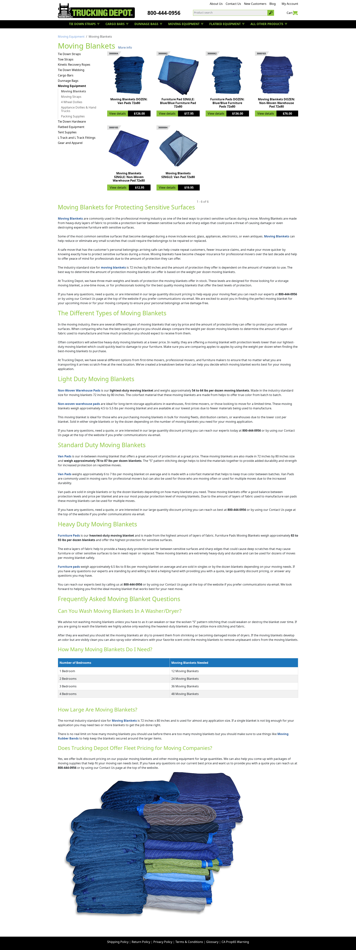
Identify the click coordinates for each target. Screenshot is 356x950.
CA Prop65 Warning (235, 942)
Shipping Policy (117, 942)
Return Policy (141, 942)
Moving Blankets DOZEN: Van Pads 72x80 (128, 101)
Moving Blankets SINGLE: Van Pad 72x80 (178, 175)
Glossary (212, 942)
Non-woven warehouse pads (79, 404)
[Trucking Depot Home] (96, 10)
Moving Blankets (70, 218)
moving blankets (113, 267)
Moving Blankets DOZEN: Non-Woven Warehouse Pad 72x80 (276, 102)
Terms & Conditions (189, 942)
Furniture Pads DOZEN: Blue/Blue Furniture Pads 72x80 (227, 102)
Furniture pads (69, 567)
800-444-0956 (163, 12)
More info (125, 47)
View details (117, 113)
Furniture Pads (69, 535)
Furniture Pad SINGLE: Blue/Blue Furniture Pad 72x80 (178, 102)
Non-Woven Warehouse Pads (79, 390)
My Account (290, 4)
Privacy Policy (162, 942)
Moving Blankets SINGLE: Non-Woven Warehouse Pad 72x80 (129, 176)
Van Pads (64, 456)
